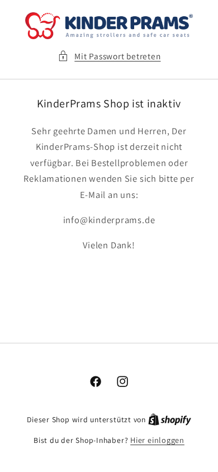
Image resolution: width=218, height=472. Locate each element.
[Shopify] (169, 419)
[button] (109, 56)
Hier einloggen (157, 440)
